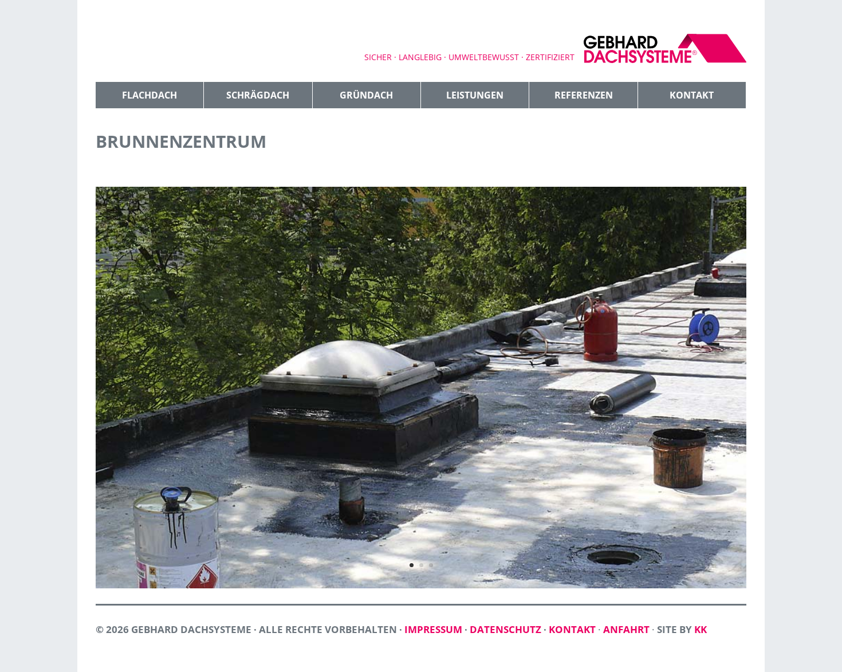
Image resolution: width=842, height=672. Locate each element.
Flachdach (149, 95)
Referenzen (583, 95)
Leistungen (474, 95)
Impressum (433, 629)
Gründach (366, 95)
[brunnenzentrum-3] (421, 588)
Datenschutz (505, 629)
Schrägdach (257, 95)
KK (700, 629)
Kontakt (692, 95)
